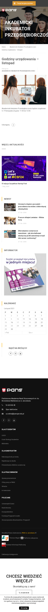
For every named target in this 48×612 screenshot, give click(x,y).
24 (18, 326)
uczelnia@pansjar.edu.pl (15, 414)
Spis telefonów (11, 409)
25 (24, 326)
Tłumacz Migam (14, 538)
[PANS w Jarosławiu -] (9, 11)
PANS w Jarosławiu (28, 533)
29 (6, 329)
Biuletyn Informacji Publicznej (16, 545)
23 (12, 326)
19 (30, 322)
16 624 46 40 (10, 405)
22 (6, 326)
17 (18, 322)
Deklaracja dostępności (10, 554)
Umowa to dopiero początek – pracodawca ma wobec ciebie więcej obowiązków (32, 206)
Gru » (31, 333)
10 (18, 319)
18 (24, 322)
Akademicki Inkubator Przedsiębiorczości (18, 71)
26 (30, 326)
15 (6, 322)
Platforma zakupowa (31, 538)
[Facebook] (13, 125)
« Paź (7, 333)
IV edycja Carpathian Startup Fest (14, 184)
